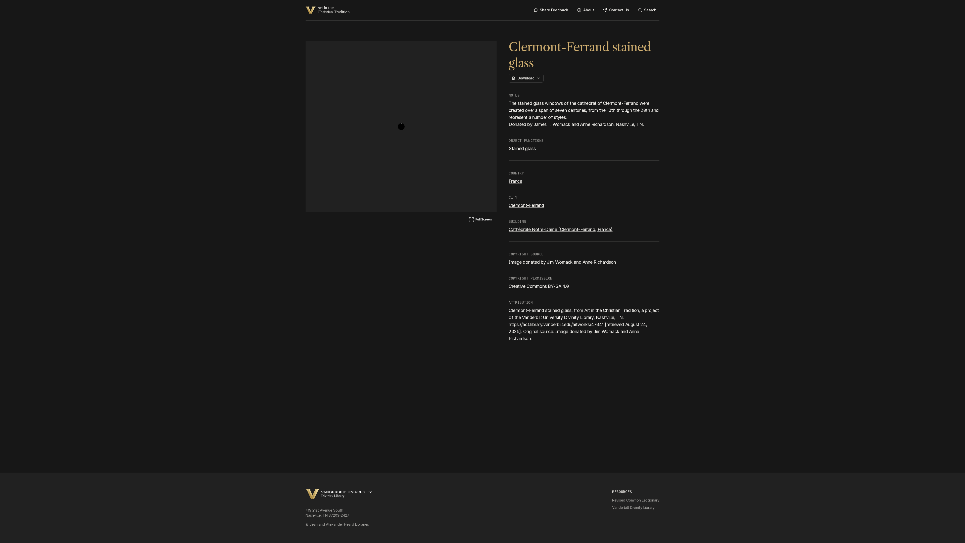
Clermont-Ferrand (526, 205)
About (588, 10)
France (515, 181)
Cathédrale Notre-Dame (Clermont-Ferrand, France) (560, 229)
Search (650, 10)
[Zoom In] (474, 49)
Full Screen (480, 220)
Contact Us (619, 10)
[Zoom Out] (486, 49)
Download (525, 78)
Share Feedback (554, 10)
